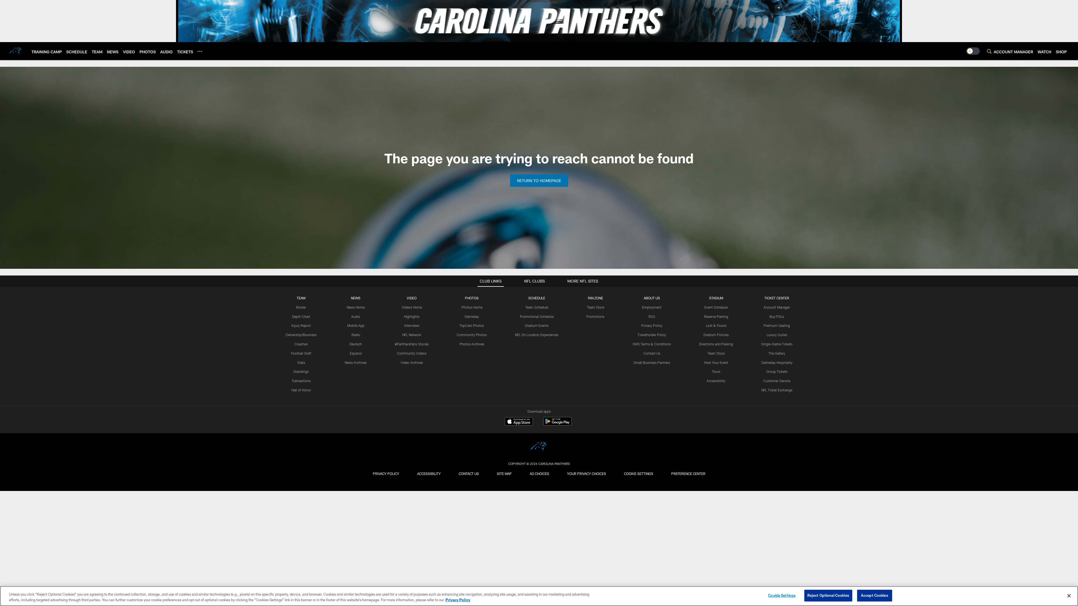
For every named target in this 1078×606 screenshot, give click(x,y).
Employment (651, 307)
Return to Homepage (539, 180)
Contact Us (651, 353)
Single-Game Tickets (776, 344)
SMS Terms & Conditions (651, 344)
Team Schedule (536, 307)
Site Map (504, 474)
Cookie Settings (638, 474)
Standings (301, 371)
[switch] (973, 51)
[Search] (989, 51)
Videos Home (412, 307)
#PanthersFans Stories (412, 344)
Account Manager (777, 307)
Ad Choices (539, 474)
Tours (716, 371)
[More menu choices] (200, 51)
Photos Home (472, 307)
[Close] (1069, 595)
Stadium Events (537, 325)
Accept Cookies (874, 595)
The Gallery (776, 353)
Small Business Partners (651, 362)
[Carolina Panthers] (539, 447)
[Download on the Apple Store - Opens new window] (519, 422)
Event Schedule (716, 307)
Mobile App (355, 325)
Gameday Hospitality (776, 362)
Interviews (411, 325)
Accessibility (716, 381)
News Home (356, 307)
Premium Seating (777, 325)
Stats (301, 362)
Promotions (595, 316)
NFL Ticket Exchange (776, 390)
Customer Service (776, 381)
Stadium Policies (716, 335)
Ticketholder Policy (652, 335)
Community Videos (411, 353)
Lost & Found (716, 325)
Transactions (301, 381)
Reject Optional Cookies (828, 595)
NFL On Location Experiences (536, 335)
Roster (301, 307)
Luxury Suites (777, 335)
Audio (355, 316)
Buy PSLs (776, 316)
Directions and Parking (716, 344)
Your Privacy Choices (586, 474)
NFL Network (411, 335)
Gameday (472, 316)
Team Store (595, 307)
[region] (539, 596)
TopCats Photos (472, 325)
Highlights (411, 316)
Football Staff (301, 353)
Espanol (356, 353)
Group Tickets (776, 371)
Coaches (301, 344)
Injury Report (301, 325)
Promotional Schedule (537, 316)
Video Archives (412, 362)
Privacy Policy (651, 325)
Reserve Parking (716, 316)
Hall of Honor (301, 390)
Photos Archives (472, 344)
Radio (355, 335)
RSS (651, 316)
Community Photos (472, 335)
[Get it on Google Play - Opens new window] (557, 424)
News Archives (356, 362)
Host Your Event (716, 362)
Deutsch (356, 344)
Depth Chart (301, 316)
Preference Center (688, 474)
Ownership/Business (301, 335)
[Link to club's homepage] (15, 51)
